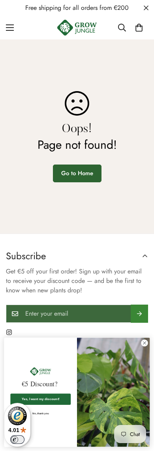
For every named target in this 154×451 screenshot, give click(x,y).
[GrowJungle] (77, 27)
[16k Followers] (9, 332)
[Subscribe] (139, 314)
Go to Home (77, 173)
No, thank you (40, 413)
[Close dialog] (144, 342)
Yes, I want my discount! (41, 399)
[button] (139, 28)
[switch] (17, 439)
